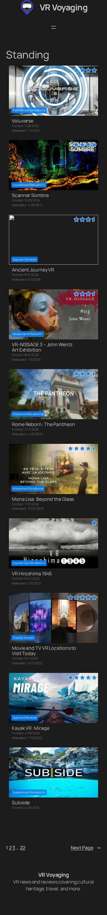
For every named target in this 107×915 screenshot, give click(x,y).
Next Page (86, 847)
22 (22, 847)
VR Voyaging (64, 7)
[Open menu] (53, 27)
